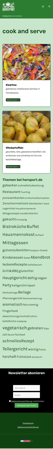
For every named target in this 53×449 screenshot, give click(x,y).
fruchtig (25, 192)
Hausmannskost (18, 234)
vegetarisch (14, 327)
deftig (32, 278)
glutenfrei (26, 271)
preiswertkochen (13, 198)
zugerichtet (8, 208)
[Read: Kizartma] (26, 62)
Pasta (42, 349)
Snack (44, 250)
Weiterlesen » (12, 99)
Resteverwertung (32, 298)
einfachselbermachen (37, 198)
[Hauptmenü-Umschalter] (43, 6)
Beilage (24, 292)
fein (25, 304)
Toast (46, 203)
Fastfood (20, 334)
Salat (27, 257)
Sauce (11, 334)
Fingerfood (10, 311)
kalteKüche (9, 321)
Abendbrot (40, 257)
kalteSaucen (34, 264)
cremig (33, 304)
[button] (49, 6)
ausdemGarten (29, 213)
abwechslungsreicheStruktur (19, 316)
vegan (42, 278)
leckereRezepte (14, 264)
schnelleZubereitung (31, 185)
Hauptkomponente (26, 208)
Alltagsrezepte (11, 213)
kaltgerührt (20, 285)
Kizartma (11, 84)
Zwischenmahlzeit (15, 203)
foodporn (35, 250)
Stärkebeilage (10, 292)
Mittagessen (15, 242)
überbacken (36, 203)
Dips (46, 328)
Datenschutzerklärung (21, 401)
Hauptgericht (14, 277)
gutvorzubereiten (16, 250)
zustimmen (27, 401)
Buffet (33, 226)
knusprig (21, 219)
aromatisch (12, 304)
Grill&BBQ (10, 271)
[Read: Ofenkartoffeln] (26, 127)
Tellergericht (15, 348)
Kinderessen (12, 257)
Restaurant (11, 192)
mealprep (22, 321)
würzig (33, 349)
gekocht (9, 219)
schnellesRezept (18, 340)
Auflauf (39, 234)
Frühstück (24, 356)
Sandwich (37, 357)
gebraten (35, 328)
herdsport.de (6, 16)
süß (4, 334)
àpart (31, 285)
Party (6, 285)
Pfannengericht (12, 298)
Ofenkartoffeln (14, 147)
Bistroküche (14, 226)
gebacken (10, 185)
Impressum (28, 423)
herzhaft (9, 356)
